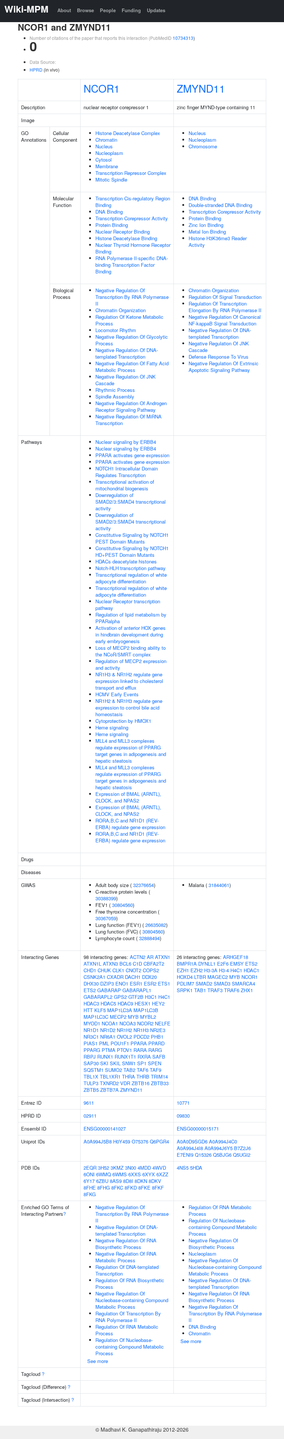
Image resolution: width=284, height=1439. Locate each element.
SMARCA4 (243, 983)
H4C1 (164, 996)
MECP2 (118, 1016)
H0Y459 (121, 1141)
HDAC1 (251, 970)
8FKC (117, 1187)
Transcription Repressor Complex (130, 172)
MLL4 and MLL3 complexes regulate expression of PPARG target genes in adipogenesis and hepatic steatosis (130, 750)
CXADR (115, 976)
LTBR (200, 976)
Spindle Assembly (114, 396)
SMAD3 (222, 983)
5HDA (196, 1167)
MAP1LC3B (145, 1010)
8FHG (103, 1187)
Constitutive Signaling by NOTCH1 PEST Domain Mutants (132, 538)
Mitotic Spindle (111, 179)
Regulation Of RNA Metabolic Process (126, 1330)
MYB (133, 1016)
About (64, 10)
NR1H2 (124, 1029)
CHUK (104, 970)
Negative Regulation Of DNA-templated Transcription (126, 353)
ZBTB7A (109, 1089)
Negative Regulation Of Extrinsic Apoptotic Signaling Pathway (223, 366)
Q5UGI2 (241, 1154)
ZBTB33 (160, 1083)
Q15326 (203, 1154)
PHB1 (157, 1036)
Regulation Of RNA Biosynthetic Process (129, 1283)
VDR (125, 1083)
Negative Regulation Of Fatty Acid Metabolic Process (132, 366)
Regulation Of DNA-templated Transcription (127, 1270)
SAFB (158, 1056)
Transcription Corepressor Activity (131, 218)
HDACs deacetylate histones (126, 561)
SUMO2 (113, 1069)
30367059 (105, 918)
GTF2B (135, 996)
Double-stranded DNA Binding (220, 204)
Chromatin (106, 139)
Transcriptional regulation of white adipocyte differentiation (131, 578)
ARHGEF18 (235, 956)
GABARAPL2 (98, 996)
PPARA (139, 1043)
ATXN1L (92, 963)
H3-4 (224, 970)
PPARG (92, 1049)
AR (150, 956)
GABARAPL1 (136, 990)
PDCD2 (141, 1036)
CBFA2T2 (153, 963)
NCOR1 (102, 88)
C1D (137, 963)
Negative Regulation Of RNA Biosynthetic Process (125, 1243)
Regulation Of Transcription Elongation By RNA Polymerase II (225, 307)
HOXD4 (185, 976)
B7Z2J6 (242, 1148)
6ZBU (102, 1180)
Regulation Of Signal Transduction (225, 296)
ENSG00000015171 (198, 1128)
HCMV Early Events (117, 694)
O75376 (140, 1141)
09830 (183, 1115)
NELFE (162, 1023)
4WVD (159, 1167)
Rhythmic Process (115, 389)
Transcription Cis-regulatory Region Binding (132, 201)
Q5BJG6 (222, 1154)
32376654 (143, 884)
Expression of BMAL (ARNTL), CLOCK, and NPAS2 (128, 797)
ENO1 (121, 983)
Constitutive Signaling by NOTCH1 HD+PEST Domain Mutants (132, 551)
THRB (142, 1076)
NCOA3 (127, 1023)
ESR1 (136, 983)
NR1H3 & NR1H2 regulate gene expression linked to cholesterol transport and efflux (129, 681)
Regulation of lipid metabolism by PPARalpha (130, 618)
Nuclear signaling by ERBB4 (125, 441)
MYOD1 (92, 1023)
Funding (131, 10)
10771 (183, 1102)
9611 (89, 1102)
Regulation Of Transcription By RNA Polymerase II (128, 1317)
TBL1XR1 (110, 1076)
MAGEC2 (217, 976)
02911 (90, 1115)
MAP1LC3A (119, 1010)
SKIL (115, 1063)
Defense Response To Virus (218, 356)
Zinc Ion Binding (206, 224)
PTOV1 (124, 1049)
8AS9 (116, 1180)
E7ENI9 (185, 1154)
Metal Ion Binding (207, 231)
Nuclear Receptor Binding (122, 231)
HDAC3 (91, 1003)
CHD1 (90, 970)
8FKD (131, 1187)
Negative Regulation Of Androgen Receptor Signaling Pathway (131, 406)
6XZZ (162, 1174)
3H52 (103, 1167)
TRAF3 (215, 990)
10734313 (183, 38)
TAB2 (129, 1069)
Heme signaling (111, 727)
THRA (128, 1076)
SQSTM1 (94, 1069)
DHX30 (91, 983)
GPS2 (120, 996)
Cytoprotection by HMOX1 (123, 720)
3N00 (130, 1167)
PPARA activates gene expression (132, 455)
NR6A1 (107, 1036)
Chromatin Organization (120, 310)
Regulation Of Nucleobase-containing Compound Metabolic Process (129, 1346)
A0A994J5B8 (98, 1141)
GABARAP (109, 990)
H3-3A (210, 970)
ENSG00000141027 (105, 1128)
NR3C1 (91, 1036)
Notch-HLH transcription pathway (130, 568)
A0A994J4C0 (223, 1141)
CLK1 (118, 970)
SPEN (154, 1063)
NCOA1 (110, 1023)
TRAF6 (231, 990)
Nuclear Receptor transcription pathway (127, 604)
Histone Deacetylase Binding (126, 238)
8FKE (144, 1187)
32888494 (149, 938)
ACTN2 (137, 956)
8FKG (90, 1194)
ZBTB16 (140, 1083)
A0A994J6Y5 (218, 1148)
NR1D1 (91, 1029)
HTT (88, 1010)
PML (104, 1043)
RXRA (144, 1056)
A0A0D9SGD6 (192, 1141)
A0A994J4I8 (190, 1148)
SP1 (141, 1063)
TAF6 (142, 1069)
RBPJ (90, 1056)
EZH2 (196, 970)
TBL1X (91, 1076)
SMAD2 (204, 983)
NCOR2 (145, 1023)
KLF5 (100, 1010)
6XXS (134, 1174)
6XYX (148, 1174)
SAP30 (91, 1063)
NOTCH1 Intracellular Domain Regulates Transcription (126, 472)
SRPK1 (185, 990)
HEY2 (158, 1003)
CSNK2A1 (94, 976)
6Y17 (89, 1180)
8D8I (128, 1180)
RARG (155, 1049)
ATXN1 (162, 956)
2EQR (90, 1167)
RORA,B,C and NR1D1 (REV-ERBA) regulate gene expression (130, 824)
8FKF (158, 1187)
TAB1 (200, 990)
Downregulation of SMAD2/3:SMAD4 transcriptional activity (130, 501)
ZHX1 (247, 990)
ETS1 (164, 983)
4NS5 (183, 1167)
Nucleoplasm (109, 152)
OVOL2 (124, 1036)
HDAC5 (108, 1003)
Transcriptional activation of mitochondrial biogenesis (124, 485)
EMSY (237, 963)
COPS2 (151, 970)
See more (97, 1360)
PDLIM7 (185, 983)
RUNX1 (105, 1056)
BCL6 (125, 963)
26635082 (155, 924)
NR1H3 (141, 1029)
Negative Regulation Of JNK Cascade (125, 380)
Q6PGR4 (159, 1141)
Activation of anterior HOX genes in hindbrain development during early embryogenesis (130, 634)
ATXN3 (110, 963)
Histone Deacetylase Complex (127, 133)
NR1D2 (107, 1029)
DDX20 (149, 976)
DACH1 (133, 976)
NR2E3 (157, 1029)
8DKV (155, 1180)
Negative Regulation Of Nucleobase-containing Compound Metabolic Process (131, 1300)
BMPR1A (187, 963)
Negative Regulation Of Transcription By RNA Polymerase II (132, 297)
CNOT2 (133, 970)
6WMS (119, 1174)
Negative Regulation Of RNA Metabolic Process (125, 1257)
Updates (156, 10)
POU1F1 (120, 1043)
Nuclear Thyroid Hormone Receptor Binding (132, 248)
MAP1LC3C (96, 1016)
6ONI (89, 1174)
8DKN (141, 1180)
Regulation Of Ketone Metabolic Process (129, 320)
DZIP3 (107, 983)
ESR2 (150, 983)
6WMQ (103, 1174)
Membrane (106, 166)
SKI (104, 1063)
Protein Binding (111, 224)
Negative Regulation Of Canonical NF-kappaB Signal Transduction (225, 320)
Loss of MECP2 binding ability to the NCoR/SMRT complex (130, 651)
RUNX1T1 (125, 1056)
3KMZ (117, 1167)
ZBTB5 (91, 1089)
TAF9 (155, 1069)
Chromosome (203, 146)
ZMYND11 (201, 88)
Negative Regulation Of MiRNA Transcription (128, 420)
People (108, 10)
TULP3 (91, 1083)
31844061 (219, 884)
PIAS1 (91, 1043)
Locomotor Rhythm (115, 330)
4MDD (144, 1167)
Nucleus (104, 146)
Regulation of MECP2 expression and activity (130, 664)
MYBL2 (148, 1016)
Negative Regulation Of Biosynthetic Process (213, 1243)
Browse (85, 10)
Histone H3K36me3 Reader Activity (218, 241)
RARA (140, 1049)
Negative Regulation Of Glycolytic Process (131, 340)
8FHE (90, 1187)
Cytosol (103, 159)
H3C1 (151, 996)
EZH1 (183, 970)
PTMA (108, 1049)
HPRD (36, 69)
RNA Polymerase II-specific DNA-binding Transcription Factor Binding (131, 265)
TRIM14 (159, 1076)
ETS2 (90, 990)
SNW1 (129, 1063)
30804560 (122, 904)
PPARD (156, 1043)
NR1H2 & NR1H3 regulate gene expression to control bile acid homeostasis (128, 707)
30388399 (105, 898)
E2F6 (223, 963)
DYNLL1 (207, 963)
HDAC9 (125, 1003)
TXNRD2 (109, 1083)
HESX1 (143, 1003)
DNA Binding (109, 211)
